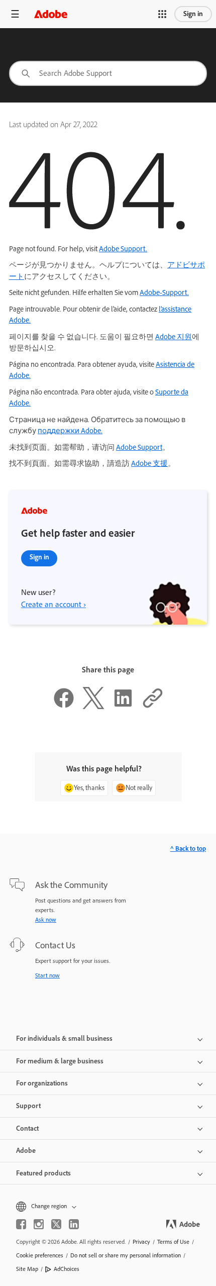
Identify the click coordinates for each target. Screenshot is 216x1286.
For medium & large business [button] (59, 1061)
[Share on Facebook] (64, 706)
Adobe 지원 (173, 336)
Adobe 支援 (149, 463)
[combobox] (108, 73)
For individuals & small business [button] (64, 1038)
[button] (162, 14)
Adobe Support (139, 447)
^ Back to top (188, 848)
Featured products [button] (43, 1173)
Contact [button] (27, 1128)
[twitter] (56, 1224)
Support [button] (28, 1106)
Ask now (45, 919)
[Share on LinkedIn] (123, 706)
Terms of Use (173, 1241)
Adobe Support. (123, 248)
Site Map (27, 1268)
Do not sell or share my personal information (125, 1255)
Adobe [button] (26, 1150)
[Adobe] (50, 14)
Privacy (141, 1241)
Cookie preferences (39, 1255)
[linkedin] (74, 1224)
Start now (47, 975)
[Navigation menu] (15, 14)
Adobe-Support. (164, 292)
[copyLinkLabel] (153, 706)
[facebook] (21, 1224)
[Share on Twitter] (93, 706)
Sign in (193, 14)
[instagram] (39, 1224)
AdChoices (66, 1268)
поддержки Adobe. (70, 430)
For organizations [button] (42, 1083)
